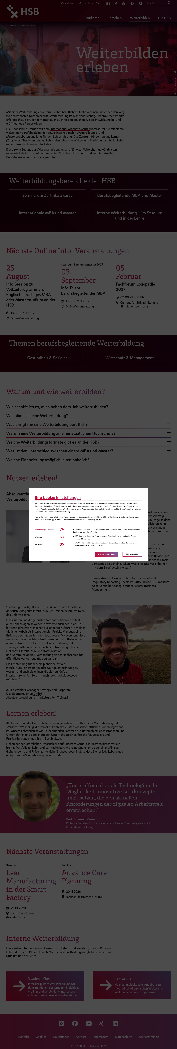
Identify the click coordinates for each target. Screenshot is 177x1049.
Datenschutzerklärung (62, 511)
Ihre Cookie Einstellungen (58, 497)
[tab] (47, 529)
